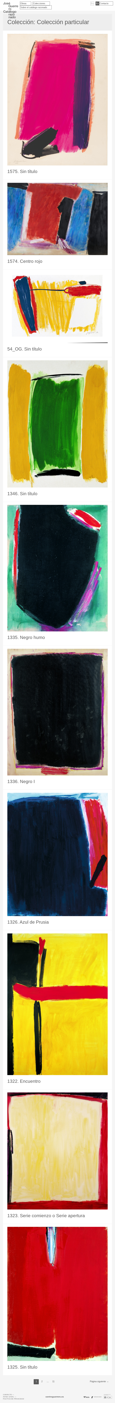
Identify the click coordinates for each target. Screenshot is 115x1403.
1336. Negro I (21, 781)
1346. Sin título (22, 493)
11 (53, 1381)
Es (97, 3)
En (92, 3)
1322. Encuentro (24, 1081)
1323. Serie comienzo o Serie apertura (46, 1215)
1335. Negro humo (26, 637)
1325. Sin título (22, 1367)
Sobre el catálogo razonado (33, 7)
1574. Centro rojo (24, 261)
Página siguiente (99, 1381)
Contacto (104, 3)
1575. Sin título (22, 171)
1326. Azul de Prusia (28, 922)
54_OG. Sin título (24, 348)
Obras (23, 3)
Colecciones (39, 3)
